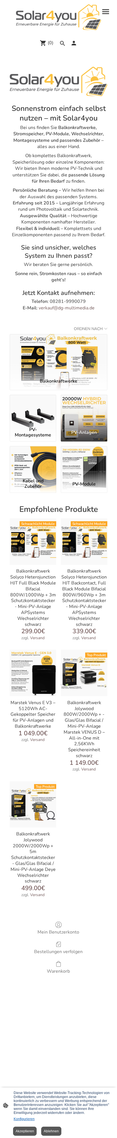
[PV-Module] (84, 461)
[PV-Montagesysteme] (33, 410)
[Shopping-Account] (73, 43)
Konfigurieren (24, 1119)
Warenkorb (58, 971)
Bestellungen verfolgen (58, 952)
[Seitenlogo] (58, 17)
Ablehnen (51, 1131)
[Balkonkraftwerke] (58, 354)
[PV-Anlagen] (84, 410)
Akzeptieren (25, 1131)
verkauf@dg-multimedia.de (67, 308)
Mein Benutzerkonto (58, 932)
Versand (37, 638)
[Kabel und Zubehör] (33, 461)
